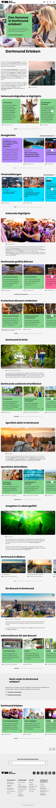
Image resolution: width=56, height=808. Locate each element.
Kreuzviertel (17, 76)
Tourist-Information (11, 629)
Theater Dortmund (15, 248)
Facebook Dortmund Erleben (14, 694)
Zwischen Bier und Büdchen (28, 548)
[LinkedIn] (53, 773)
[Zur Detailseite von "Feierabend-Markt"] (12, 189)
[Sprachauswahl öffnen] (44, 2)
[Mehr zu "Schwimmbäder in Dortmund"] (33, 482)
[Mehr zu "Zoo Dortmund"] (20, 111)
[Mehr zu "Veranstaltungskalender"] (12, 720)
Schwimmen (32, 457)
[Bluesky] (46, 773)
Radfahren (13, 457)
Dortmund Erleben (11, 791)
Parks (24, 72)
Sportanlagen (10, 459)
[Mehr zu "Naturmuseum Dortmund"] (12, 315)
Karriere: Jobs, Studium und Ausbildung (22, 787)
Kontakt (42, 784)
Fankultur (13, 85)
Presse (19, 784)
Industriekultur (12, 72)
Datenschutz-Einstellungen (43, 794)
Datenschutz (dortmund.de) (43, 788)
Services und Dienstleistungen (10, 783)
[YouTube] (50, 773)
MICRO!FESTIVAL (9, 252)
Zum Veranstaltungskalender (15, 34)
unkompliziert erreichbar (6, 88)
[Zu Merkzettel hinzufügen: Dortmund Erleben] (50, 749)
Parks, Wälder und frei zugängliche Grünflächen (16, 374)
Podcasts (20, 793)
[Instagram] (38, 773)
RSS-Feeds (31, 791)
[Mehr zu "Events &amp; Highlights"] (33, 720)
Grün (12, 73)
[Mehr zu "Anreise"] (33, 650)
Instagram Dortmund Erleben (14, 692)
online (31, 627)
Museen (19, 72)
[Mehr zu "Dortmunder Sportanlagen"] (12, 482)
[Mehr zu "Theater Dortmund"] (33, 276)
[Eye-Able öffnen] (47, 2)
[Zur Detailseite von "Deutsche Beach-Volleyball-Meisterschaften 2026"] (33, 189)
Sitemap (31, 782)
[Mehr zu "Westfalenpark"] (12, 398)
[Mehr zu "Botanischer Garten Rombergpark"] (33, 398)
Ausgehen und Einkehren (34, 542)
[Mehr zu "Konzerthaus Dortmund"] (12, 276)
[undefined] (52, 111)
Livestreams (20, 791)
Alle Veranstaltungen (48, 174)
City (21, 540)
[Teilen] (53, 749)
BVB (25, 84)
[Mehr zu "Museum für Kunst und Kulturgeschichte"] (33, 315)
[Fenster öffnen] (14, 566)
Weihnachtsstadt (14, 253)
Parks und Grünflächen (20, 459)
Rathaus (8, 793)
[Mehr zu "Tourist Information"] (12, 650)
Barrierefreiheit (32, 789)
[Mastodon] (42, 773)
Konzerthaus (8, 249)
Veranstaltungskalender (12, 69)
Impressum (42, 786)
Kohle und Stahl (16, 62)
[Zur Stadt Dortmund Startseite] (8, 2)
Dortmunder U (19, 249)
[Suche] (45, 763)
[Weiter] (53, 565)
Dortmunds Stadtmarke (20, 795)
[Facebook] (34, 773)
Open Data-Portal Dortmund (33, 787)
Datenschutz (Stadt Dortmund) (44, 791)
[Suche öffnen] (50, 2)
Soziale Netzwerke (22, 789)
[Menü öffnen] (53, 2)
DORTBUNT (21, 251)
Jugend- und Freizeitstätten (35, 459)
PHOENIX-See (14, 75)
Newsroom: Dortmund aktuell (10, 789)
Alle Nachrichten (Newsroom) (47, 135)
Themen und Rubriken (9, 786)
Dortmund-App (21, 782)
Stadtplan (31, 784)
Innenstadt (3, 76)
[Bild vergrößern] (53, 63)
